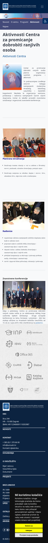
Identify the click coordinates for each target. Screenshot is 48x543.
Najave (5, 26)
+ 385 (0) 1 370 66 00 (11, 442)
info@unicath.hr (9, 445)
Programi (24, 22)
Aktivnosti (34, 22)
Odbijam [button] (29, 530)
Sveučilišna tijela (9, 469)
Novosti (6, 22)
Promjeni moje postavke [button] (29, 535)
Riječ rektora (8, 466)
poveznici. (40, 323)
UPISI (5, 503)
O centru (14, 22)
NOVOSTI (7, 429)
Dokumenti (7, 472)
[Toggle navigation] (42, 6)
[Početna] (19, 6)
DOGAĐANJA (8, 453)
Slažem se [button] (29, 526)
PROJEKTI (7, 476)
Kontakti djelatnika (11, 448)
